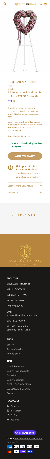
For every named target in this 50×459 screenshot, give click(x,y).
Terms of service (15, 349)
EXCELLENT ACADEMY (19, 384)
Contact (11, 393)
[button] (23, 70)
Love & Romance (15, 366)
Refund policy (14, 353)
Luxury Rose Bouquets (18, 370)
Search (10, 344)
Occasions (12, 375)
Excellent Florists (24, 438)
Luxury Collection (15, 379)
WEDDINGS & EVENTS (18, 388)
